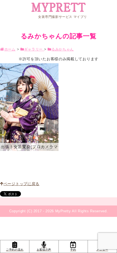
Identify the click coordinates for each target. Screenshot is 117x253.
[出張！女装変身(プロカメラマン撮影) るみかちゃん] (29, 107)
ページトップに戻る (21, 184)
